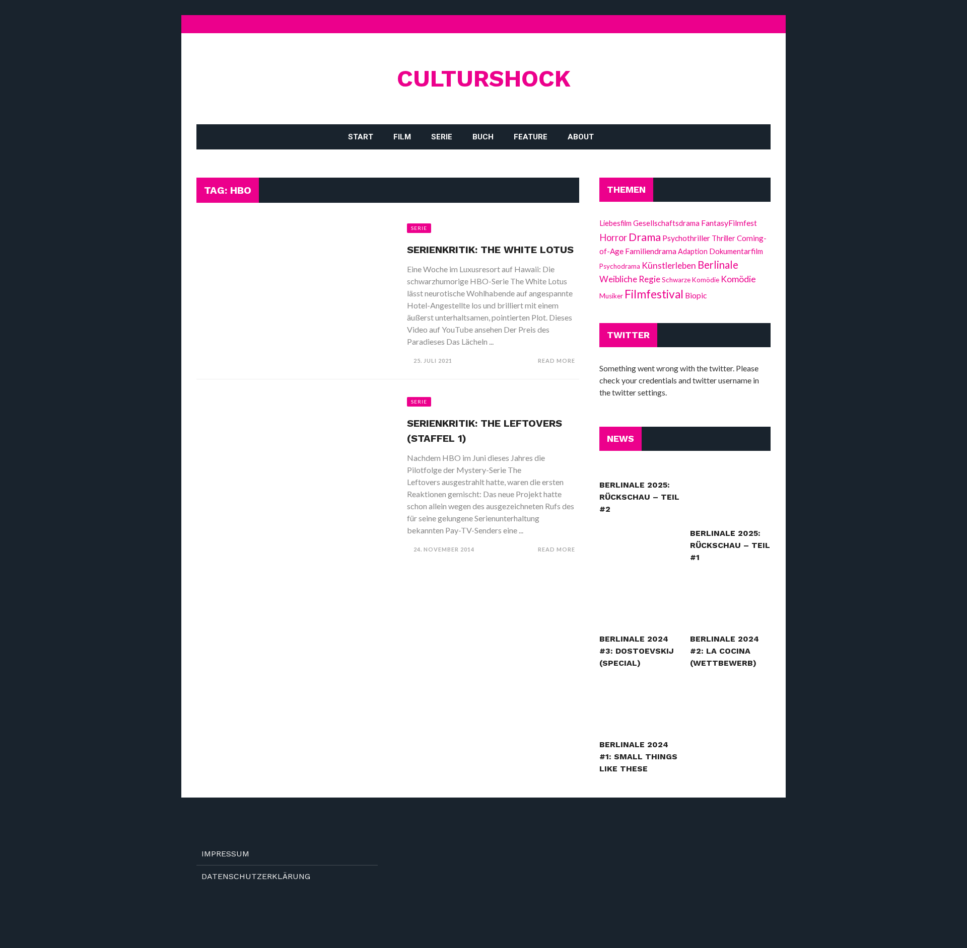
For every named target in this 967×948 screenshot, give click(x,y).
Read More (556, 360)
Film (402, 136)
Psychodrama (619, 266)
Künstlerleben (669, 265)
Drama (645, 237)
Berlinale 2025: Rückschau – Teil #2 (639, 497)
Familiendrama (650, 251)
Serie (441, 136)
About (581, 136)
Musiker (611, 296)
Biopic (696, 295)
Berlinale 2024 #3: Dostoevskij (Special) (636, 651)
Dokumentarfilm (736, 251)
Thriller (723, 238)
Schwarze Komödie (690, 280)
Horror (613, 237)
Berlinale (718, 265)
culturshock (484, 78)
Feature (530, 136)
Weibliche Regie (629, 279)
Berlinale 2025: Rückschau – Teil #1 (730, 545)
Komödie (738, 279)
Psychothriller (686, 238)
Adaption (693, 251)
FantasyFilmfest (729, 222)
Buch (483, 136)
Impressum (225, 853)
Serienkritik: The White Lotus (490, 250)
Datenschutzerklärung (255, 876)
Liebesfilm (615, 222)
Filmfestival (654, 294)
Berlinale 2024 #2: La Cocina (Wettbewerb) (724, 651)
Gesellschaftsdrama (666, 222)
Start (360, 136)
